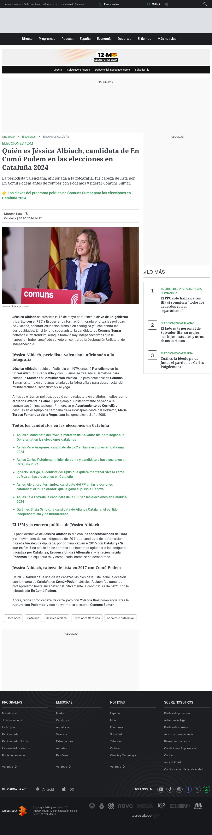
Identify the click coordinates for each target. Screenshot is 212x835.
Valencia (61, 734)
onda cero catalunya (120, 618)
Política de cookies (176, 727)
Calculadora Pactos (78, 69)
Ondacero (8, 136)
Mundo (114, 720)
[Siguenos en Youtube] (160, 789)
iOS (71, 789)
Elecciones (29, 136)
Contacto (170, 755)
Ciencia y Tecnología (123, 755)
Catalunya (62, 720)
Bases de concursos (177, 741)
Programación (111, 4)
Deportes (124, 39)
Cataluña (33, 618)
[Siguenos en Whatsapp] (206, 789)
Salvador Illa (142, 69)
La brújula (8, 727)
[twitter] (27, 214)
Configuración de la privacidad (183, 769)
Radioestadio (10, 734)
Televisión (116, 741)
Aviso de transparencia (179, 734)
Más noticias (167, 39)
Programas (47, 39)
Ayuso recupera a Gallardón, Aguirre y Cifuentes (29, 4)
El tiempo (144, 39)
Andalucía (62, 727)
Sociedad (116, 734)
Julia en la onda (12, 720)
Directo (27, 39)
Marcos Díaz (13, 214)
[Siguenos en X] (197, 789)
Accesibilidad (172, 762)
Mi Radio (156, 4)
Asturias (61, 748)
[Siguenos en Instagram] (179, 789)
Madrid (60, 713)
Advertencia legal (175, 720)
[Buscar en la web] (205, 4)
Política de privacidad (178, 713)
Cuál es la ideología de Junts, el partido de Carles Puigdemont (182, 362)
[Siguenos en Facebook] (188, 789)
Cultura (115, 748)
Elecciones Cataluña (56, 136)
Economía (104, 39)
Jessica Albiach (56, 618)
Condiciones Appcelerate (180, 748)
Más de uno (9, 713)
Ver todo (7, 766)
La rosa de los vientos (16, 748)
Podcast (67, 39)
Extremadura (64, 741)
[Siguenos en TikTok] (169, 789)
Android (48, 789)
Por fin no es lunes (13, 755)
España (85, 39)
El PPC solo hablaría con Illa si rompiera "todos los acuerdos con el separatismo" (182, 304)
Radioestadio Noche (15, 741)
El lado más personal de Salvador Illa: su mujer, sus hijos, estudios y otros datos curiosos (182, 334)
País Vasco (63, 755)
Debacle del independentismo (112, 69)
